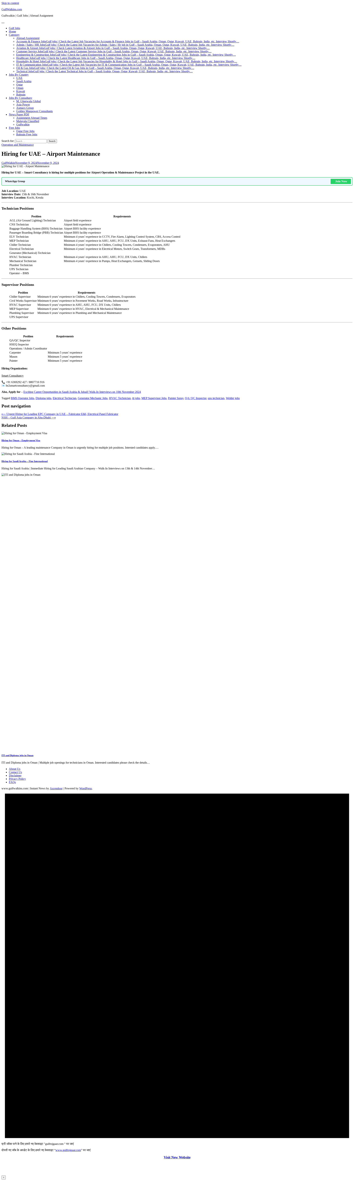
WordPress (85, 788)
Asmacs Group (25, 107)
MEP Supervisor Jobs (153, 398)
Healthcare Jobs (105, 58)
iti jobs (136, 398)
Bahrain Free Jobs (26, 134)
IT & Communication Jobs (129, 64)
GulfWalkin (8, 162)
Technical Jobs (104, 71)
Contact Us (15, 772)
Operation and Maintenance (17, 144)
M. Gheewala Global (28, 101)
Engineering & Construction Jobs (126, 54)
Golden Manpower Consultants (34, 111)
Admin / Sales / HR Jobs (125, 44)
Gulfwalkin (23, 124)
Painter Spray (175, 398)
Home (12, 31)
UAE (19, 78)
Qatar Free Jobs (25, 131)
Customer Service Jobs (113, 51)
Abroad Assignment (27, 38)
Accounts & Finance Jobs (127, 41)
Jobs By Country (19, 74)
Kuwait (20, 91)
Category (14, 34)
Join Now (341, 181)
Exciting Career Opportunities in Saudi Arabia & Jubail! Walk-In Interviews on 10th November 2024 (82, 391)
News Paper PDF (19, 114)
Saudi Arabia (23, 81)
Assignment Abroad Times (31, 117)
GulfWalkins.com (11, 9)
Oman (19, 87)
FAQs (12, 782)
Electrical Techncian (64, 398)
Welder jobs (233, 398)
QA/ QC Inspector (195, 398)
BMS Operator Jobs (22, 398)
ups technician (216, 398)
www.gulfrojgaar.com (68, 1150)
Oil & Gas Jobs (105, 68)
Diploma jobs (43, 398)
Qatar (19, 84)
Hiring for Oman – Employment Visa (20, 440)
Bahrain (20, 94)
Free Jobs (14, 127)
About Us (14, 768)
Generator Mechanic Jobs (92, 398)
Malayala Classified (27, 121)
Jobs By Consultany (20, 97)
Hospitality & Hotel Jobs (126, 61)
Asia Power (23, 104)
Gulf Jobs (14, 28)
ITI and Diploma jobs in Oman (17, 755)
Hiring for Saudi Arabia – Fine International (24, 461)
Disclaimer (15, 775)
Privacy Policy (17, 778)
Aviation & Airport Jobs (113, 48)
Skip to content (10, 3)
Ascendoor (56, 788)
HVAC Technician (120, 398)
